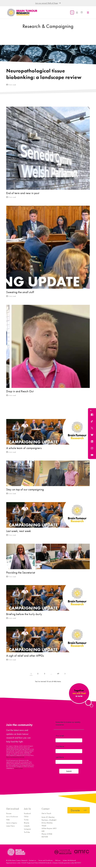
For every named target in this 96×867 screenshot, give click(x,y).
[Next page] (65, 673)
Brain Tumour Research (20, 860)
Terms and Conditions (45, 860)
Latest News (10, 826)
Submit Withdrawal (69, 860)
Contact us (32, 860)
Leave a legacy (11, 823)
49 (58, 674)
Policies (57, 860)
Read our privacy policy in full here (15, 757)
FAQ (8, 820)
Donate (8, 813)
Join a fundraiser (12, 816)
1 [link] (31, 674)
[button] (72, 12)
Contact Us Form (18, 768)
